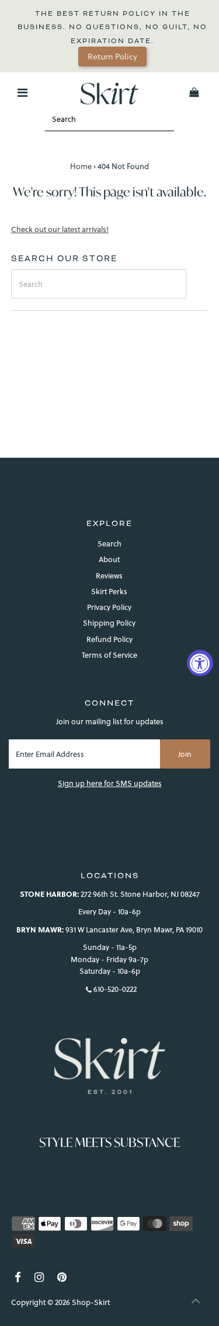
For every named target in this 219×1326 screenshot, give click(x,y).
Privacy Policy (109, 607)
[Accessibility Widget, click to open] (200, 663)
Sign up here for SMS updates (110, 783)
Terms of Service (109, 655)
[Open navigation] (22, 92)
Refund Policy (109, 639)
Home (81, 166)
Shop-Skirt (91, 1302)
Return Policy (112, 56)
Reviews (109, 575)
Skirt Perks (109, 591)
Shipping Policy (109, 623)
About (109, 559)
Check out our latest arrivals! (60, 229)
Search (109, 543)
